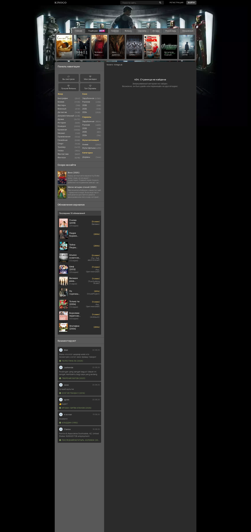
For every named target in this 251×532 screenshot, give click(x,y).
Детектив (62, 112)
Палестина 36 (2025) (72, 361)
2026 (84, 105)
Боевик (61, 101)
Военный (62, 108)
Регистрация (176, 2)
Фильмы (128, 30)
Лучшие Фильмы (68, 88)
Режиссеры (170, 30)
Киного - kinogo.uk (114, 64)
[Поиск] (160, 2)
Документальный (66, 115)
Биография (63, 98)
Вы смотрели (68, 79)
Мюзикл (61, 133)
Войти (191, 2)
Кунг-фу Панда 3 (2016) (73, 393)
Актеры (156, 30)
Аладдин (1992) (70, 422)
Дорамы (86, 157)
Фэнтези (62, 157)
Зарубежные (88, 121)
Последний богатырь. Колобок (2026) (81, 440)
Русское (86, 101)
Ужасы (61, 150)
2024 (84, 112)
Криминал (62, 129)
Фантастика (63, 154)
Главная (78, 30)
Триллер (62, 147)
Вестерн (62, 105)
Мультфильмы (88, 148)
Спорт (60, 143)
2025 (84, 108)
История (62, 122)
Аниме (85, 144)
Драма (61, 119)
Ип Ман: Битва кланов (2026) (77, 408)
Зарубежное (88, 98)
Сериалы (142, 30)
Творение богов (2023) (73, 378)
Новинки (115, 30)
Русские (86, 124)
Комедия (62, 126)
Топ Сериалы (90, 88)
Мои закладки (90, 79)
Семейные (63, 140)
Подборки (93, 30)
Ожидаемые (187, 30)
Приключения (64, 136)
